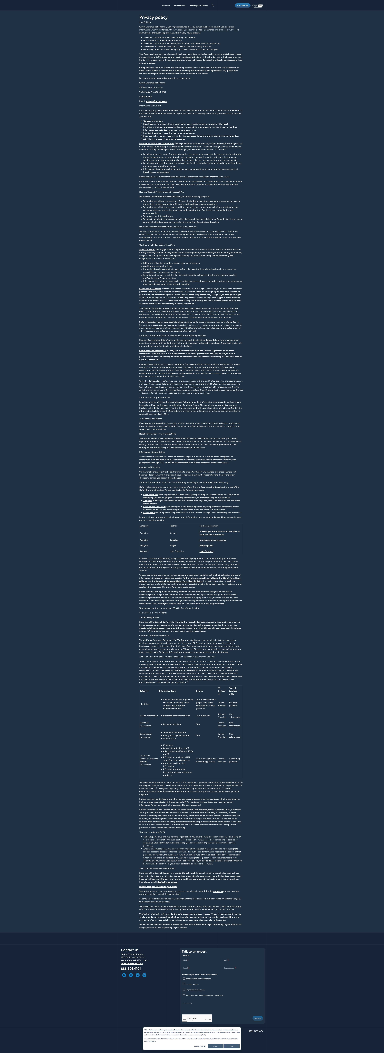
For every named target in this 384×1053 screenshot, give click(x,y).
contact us (148, 842)
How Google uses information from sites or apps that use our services (220, 533)
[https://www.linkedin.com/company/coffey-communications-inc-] (137, 975)
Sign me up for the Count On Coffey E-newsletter (204, 995)
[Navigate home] (131, 5)
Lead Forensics (206, 551)
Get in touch (242, 5)
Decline (232, 1046)
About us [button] (166, 5)
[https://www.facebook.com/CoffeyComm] (124, 975)
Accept (216, 1046)
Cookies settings (199, 1046)
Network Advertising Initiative (204, 577)
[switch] (257, 5)
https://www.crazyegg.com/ (213, 539)
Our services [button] (180, 5)
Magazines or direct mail (195, 990)
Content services (192, 984)
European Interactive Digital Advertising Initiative (179, 580)
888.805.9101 (145, 96)
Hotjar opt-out (206, 545)
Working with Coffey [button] (199, 5)
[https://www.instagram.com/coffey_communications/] (144, 975)
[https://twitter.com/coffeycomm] (130, 975)
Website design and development (198, 978)
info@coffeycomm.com (156, 101)
